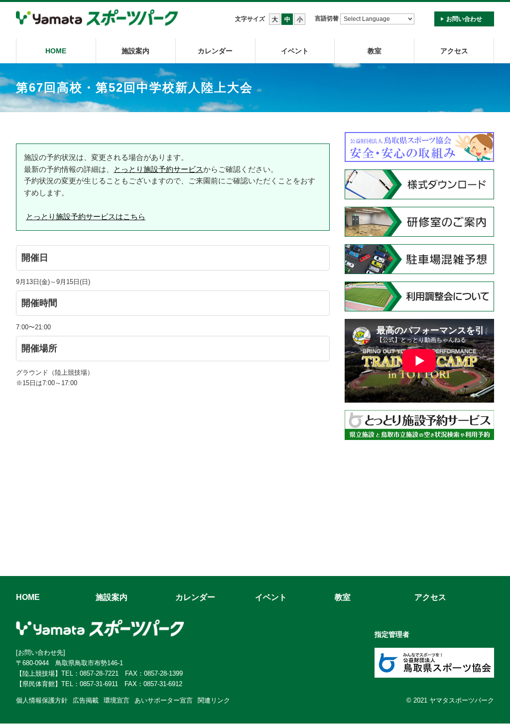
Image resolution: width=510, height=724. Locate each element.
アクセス (454, 51)
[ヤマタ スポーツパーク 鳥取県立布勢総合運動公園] (97, 18)
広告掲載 (86, 700)
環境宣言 (116, 700)
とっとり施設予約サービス (158, 169)
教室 (343, 597)
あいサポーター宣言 (163, 700)
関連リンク (214, 700)
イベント (295, 51)
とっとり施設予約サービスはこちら (85, 216)
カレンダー (215, 51)
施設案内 (135, 51)
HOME (55, 51)
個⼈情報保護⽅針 (42, 700)
